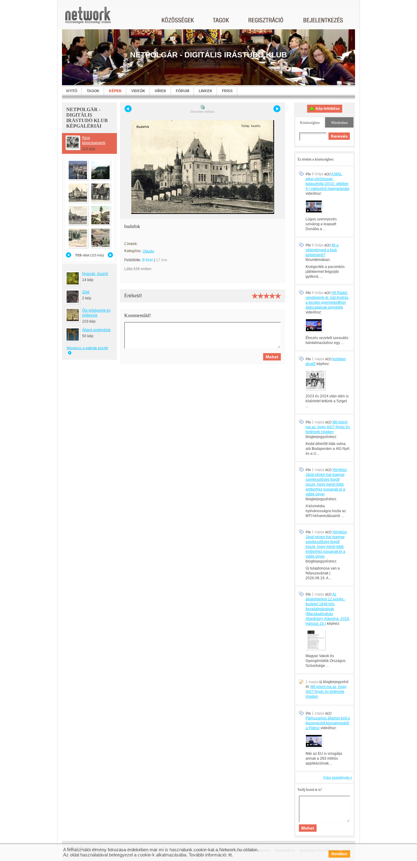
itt (230, 854)
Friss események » (337, 777)
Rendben (339, 854)
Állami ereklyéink (96, 330)
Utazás (148, 251)
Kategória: (132, 251)
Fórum (182, 91)
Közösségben (310, 123)
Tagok (93, 91)
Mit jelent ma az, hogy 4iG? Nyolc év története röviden (328, 427)
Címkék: (131, 244)
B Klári (147, 260)
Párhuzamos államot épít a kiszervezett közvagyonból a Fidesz (328, 723)
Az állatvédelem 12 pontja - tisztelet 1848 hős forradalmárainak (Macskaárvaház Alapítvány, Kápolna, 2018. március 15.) (328, 609)
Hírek (160, 91)
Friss (227, 91)
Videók (138, 91)
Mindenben (339, 123)
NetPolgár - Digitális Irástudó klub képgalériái (87, 117)
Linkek (205, 91)
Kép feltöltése (328, 109)
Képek (115, 91)
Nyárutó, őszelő (95, 274)
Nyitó (71, 91)
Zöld (85, 292)
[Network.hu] (88, 18)
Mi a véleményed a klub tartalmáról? (322, 250)
